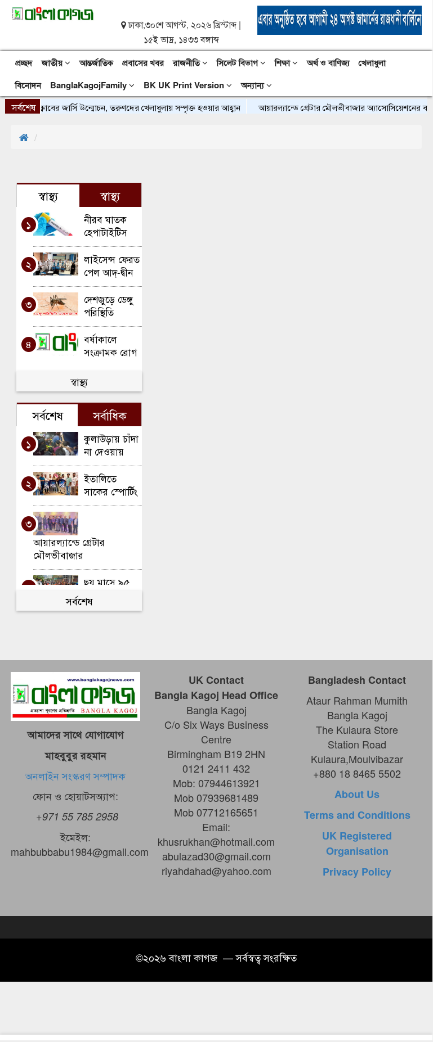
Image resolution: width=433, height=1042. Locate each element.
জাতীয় (53, 62)
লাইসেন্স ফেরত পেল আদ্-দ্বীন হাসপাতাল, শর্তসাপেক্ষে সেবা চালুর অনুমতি (112, 265)
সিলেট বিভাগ (238, 62)
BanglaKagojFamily (89, 85)
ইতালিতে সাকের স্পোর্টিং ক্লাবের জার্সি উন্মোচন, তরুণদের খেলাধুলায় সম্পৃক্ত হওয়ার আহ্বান (110, 484)
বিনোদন (28, 85)
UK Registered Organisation (357, 843)
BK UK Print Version (185, 85)
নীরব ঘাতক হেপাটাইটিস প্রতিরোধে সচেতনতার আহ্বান (105, 225)
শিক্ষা (283, 62)
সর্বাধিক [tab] (110, 415)
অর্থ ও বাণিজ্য (328, 62)
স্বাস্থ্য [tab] (48, 195)
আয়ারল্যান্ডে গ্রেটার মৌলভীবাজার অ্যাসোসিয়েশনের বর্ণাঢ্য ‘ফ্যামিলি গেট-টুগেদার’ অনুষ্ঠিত (76, 548)
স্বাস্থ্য (79, 381)
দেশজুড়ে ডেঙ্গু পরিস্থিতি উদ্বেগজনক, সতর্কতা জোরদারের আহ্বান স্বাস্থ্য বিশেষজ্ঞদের (108, 305)
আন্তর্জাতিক (96, 62)
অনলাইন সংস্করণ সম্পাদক (75, 775)
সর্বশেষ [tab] (47, 415)
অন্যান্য (253, 85)
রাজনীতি (187, 62)
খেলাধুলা (372, 62)
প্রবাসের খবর (143, 62)
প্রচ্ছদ (24, 62)
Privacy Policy (357, 871)
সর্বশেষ (79, 600)
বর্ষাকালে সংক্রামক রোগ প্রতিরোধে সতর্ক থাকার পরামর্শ (112, 345)
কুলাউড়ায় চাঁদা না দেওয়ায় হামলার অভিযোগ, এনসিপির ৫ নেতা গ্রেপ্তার (111, 444)
